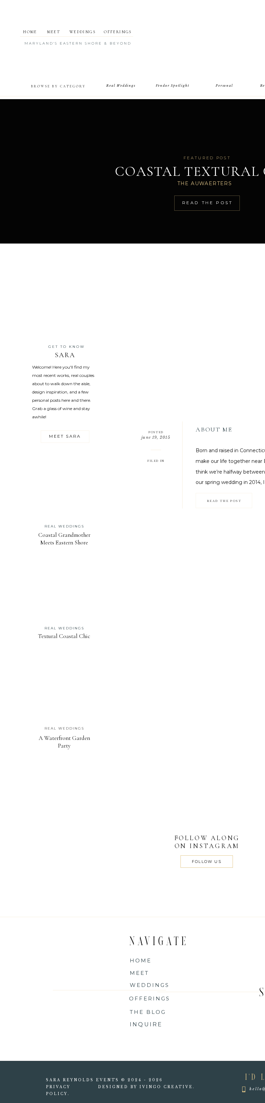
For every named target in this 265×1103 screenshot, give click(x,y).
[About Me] (224, 500)
